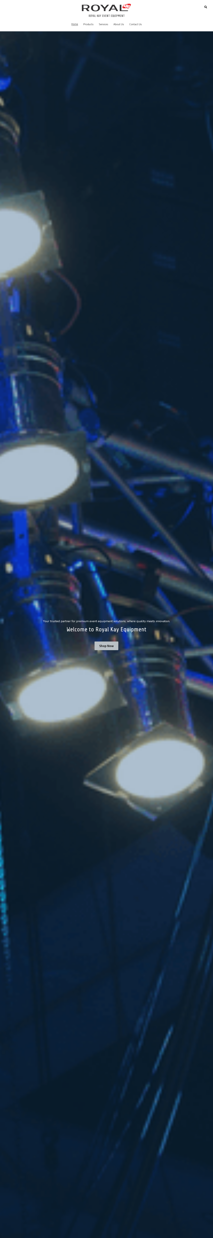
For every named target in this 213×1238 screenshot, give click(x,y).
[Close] (147, 592)
